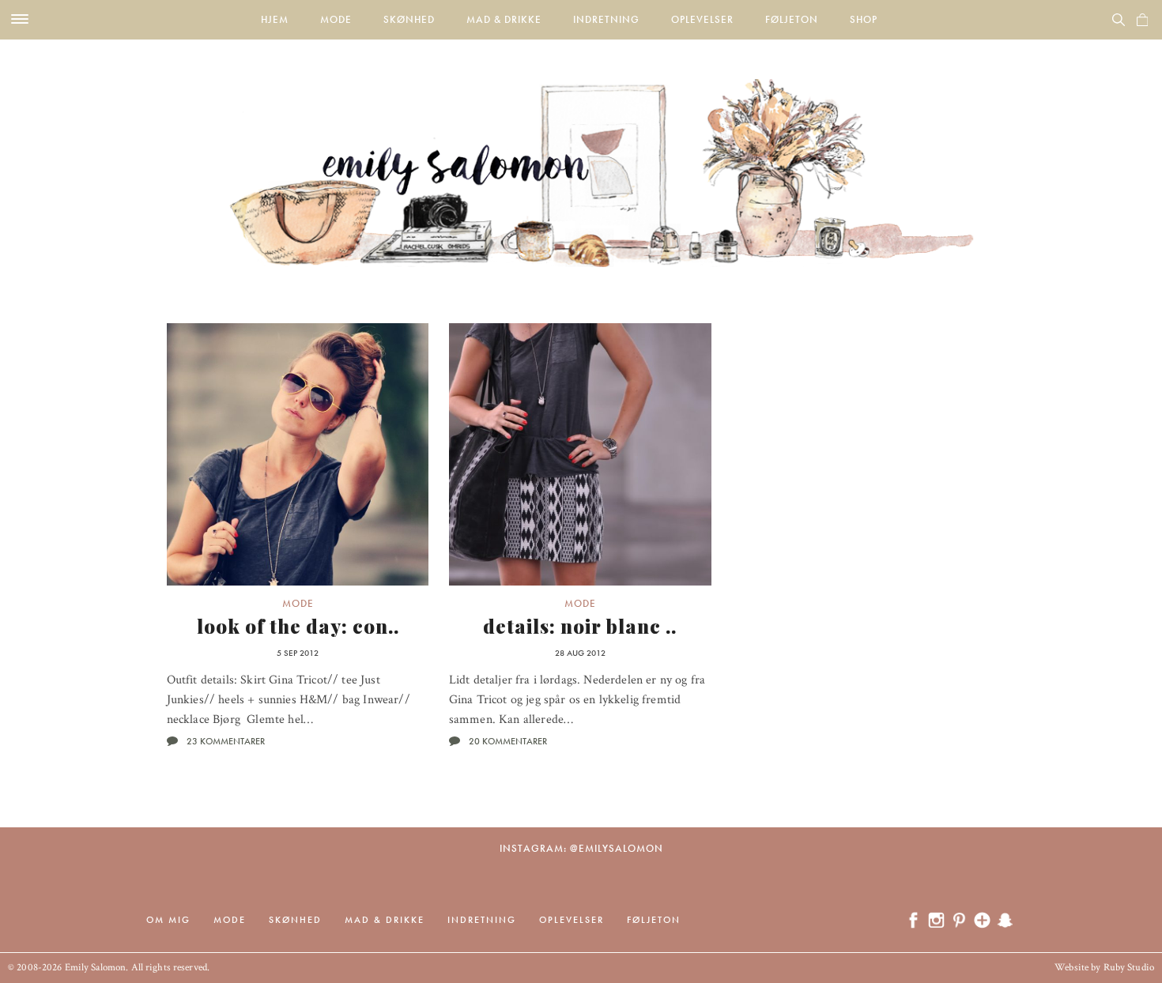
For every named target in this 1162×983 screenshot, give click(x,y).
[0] (1142, 20)
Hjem (275, 19)
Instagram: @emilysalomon (581, 848)
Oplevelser (702, 19)
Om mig (168, 919)
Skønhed (409, 19)
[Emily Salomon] (581, 153)
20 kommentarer (508, 741)
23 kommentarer (226, 741)
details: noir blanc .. (580, 625)
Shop (863, 19)
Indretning (606, 19)
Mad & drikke (503, 19)
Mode (336, 19)
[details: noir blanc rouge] (580, 454)
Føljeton (791, 19)
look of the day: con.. (298, 625)
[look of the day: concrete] (298, 454)
